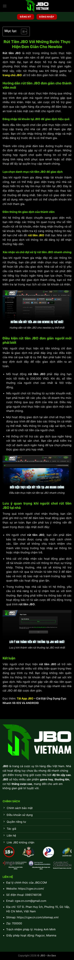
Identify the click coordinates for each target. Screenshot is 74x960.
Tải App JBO (25, 698)
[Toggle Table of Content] (22, 31)
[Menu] (5, 6)
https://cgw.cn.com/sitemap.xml (38, 917)
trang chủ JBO (12, 75)
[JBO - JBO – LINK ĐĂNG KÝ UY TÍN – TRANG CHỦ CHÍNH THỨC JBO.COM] (37, 6)
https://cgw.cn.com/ (31, 888)
